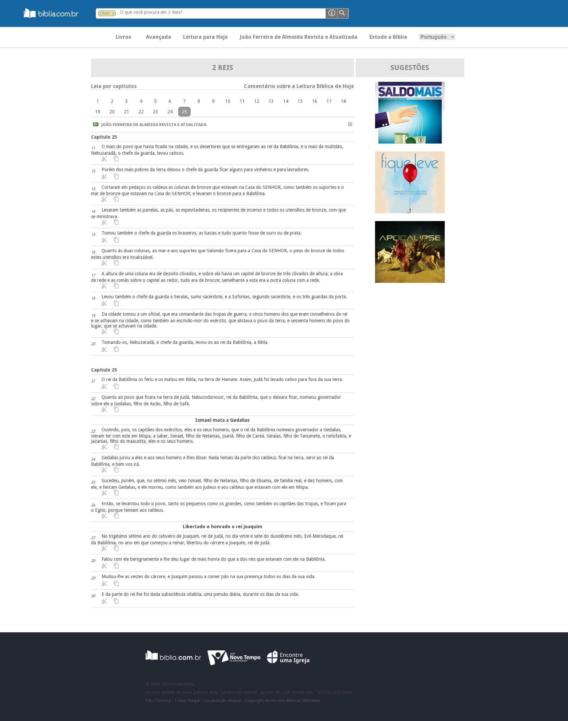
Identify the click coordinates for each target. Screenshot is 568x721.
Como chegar (188, 700)
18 (343, 101)
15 (300, 101)
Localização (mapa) (222, 700)
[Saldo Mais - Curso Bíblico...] (410, 142)
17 (329, 101)
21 (126, 111)
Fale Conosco (158, 700)
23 (155, 111)
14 (285, 101)
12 (256, 101)
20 (112, 111)
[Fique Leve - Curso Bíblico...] (410, 211)
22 (141, 111)
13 (271, 101)
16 (314, 101)
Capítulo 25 (104, 137)
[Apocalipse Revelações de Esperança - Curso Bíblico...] (410, 281)
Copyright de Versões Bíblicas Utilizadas (282, 700)
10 (227, 101)
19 (97, 111)
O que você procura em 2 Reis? (151, 12)
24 (170, 111)
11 (242, 101)
